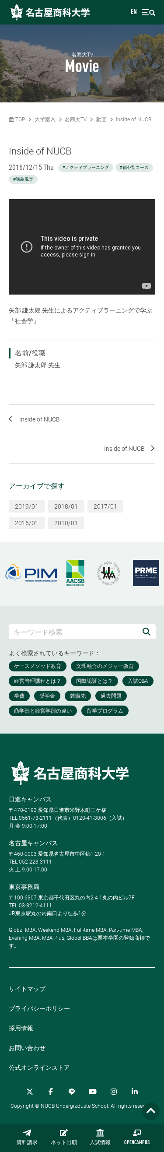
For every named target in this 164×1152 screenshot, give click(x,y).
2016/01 (26, 523)
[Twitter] (29, 1091)
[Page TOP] (151, 1111)
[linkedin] (134, 1091)
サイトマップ (27, 988)
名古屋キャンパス (33, 842)
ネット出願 (64, 1142)
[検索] (146, 631)
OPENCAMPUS (137, 1142)
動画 (101, 119)
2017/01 (105, 506)
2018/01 (66, 506)
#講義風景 (23, 179)
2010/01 (66, 523)
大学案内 (45, 119)
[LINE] (71, 1091)
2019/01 (26, 506)
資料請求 (27, 1142)
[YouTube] (92, 1091)
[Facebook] (50, 1091)
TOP (19, 119)
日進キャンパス (30, 799)
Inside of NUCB (133, 119)
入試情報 (100, 1142)
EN (134, 12)
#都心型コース (134, 167)
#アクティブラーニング (86, 167)
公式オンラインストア (39, 1067)
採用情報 (21, 1028)
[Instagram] (113, 1091)
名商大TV (76, 119)
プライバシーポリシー (39, 1008)
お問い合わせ (27, 1047)
